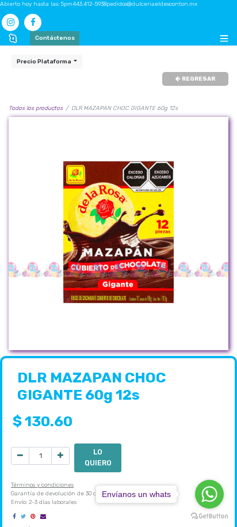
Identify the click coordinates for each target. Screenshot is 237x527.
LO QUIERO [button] (98, 457)
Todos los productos (36, 108)
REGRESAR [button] (198, 78)
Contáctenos (55, 38)
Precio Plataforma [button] (44, 61)
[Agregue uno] (60, 456)
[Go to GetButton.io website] (209, 516)
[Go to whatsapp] (209, 494)
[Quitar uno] (20, 456)
